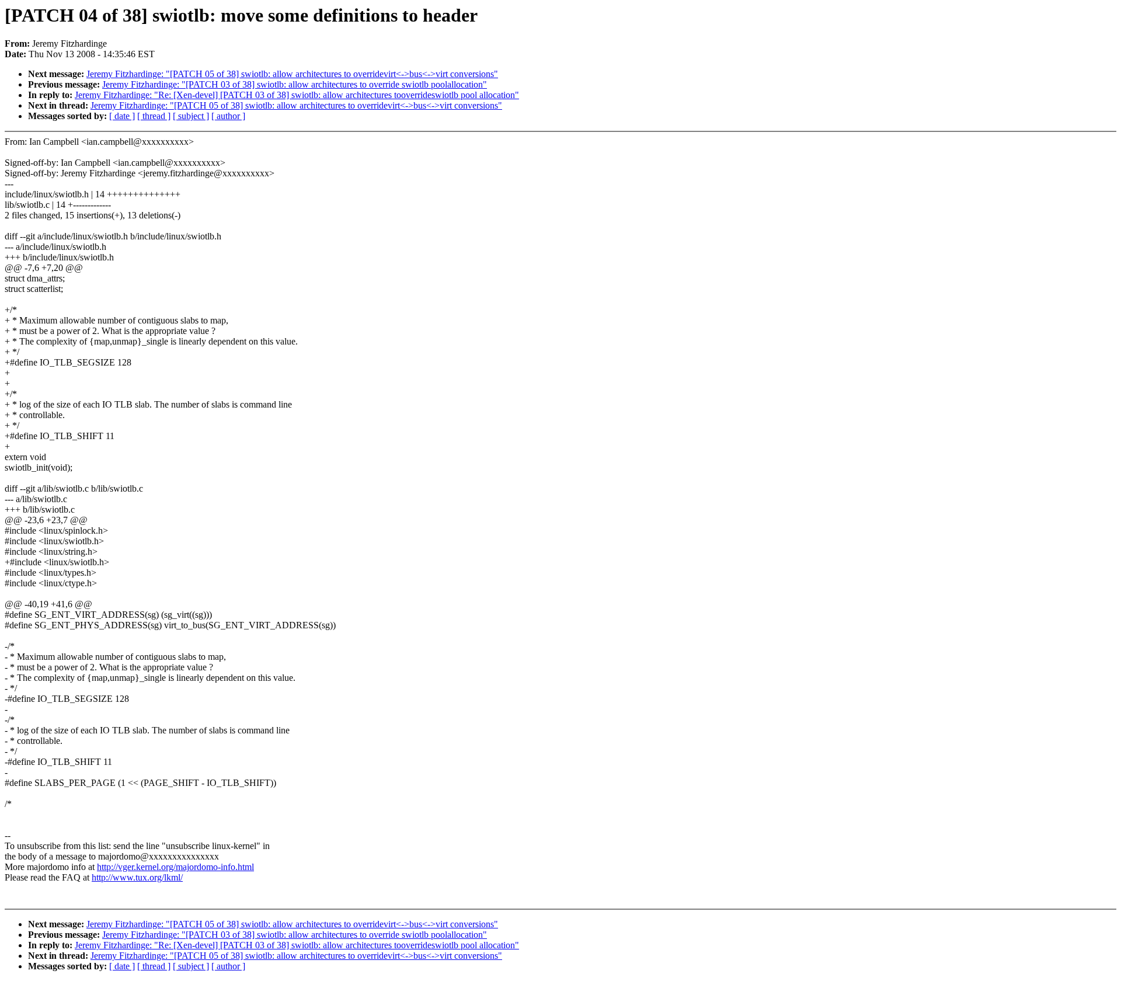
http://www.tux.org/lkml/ (137, 877)
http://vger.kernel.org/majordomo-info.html (175, 867)
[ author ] (228, 116)
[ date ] (122, 116)
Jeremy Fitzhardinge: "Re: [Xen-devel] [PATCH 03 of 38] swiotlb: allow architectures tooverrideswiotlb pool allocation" (297, 95)
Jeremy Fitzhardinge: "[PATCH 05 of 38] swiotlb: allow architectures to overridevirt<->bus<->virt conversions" (292, 74)
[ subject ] (191, 116)
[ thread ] (153, 116)
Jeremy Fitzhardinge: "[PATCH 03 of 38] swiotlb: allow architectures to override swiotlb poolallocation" (294, 84)
